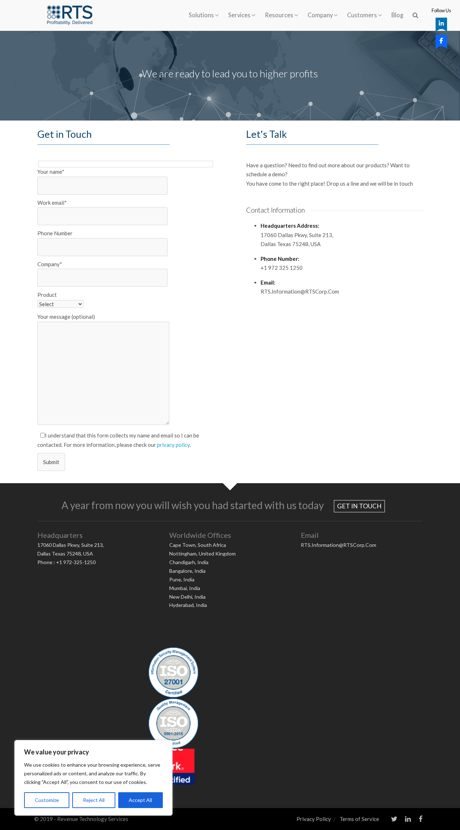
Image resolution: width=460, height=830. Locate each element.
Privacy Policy (313, 819)
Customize (47, 800)
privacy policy (173, 444)
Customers (362, 15)
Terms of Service (359, 819)
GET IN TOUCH (359, 506)
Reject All (94, 800)
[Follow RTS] (441, 23)
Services (239, 15)
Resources (279, 15)
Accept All (140, 800)
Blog (397, 15)
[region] (93, 778)
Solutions (201, 15)
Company (320, 15)
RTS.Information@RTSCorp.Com (338, 545)
